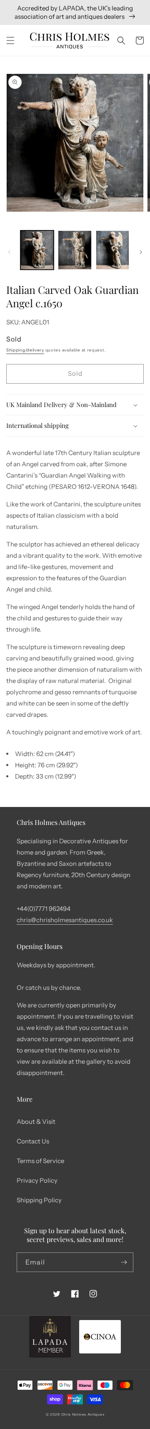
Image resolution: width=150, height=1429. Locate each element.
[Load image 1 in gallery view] (37, 250)
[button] (10, 40)
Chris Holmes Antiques (83, 1414)
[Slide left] (9, 252)
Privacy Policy (37, 1180)
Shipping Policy (39, 1200)
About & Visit (36, 1121)
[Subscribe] (124, 1262)
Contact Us (33, 1141)
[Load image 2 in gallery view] (74, 250)
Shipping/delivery (25, 350)
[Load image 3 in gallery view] (112, 250)
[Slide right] (141, 252)
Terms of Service (40, 1161)
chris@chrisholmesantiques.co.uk (65, 920)
